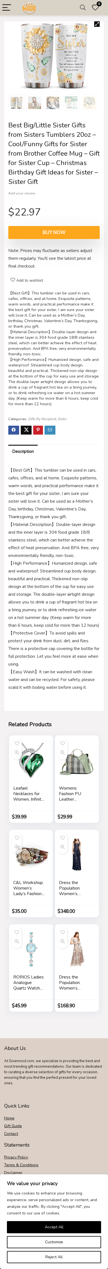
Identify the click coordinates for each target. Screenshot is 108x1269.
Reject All (54, 1257)
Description (23, 451)
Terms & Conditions (21, 1165)
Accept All (54, 1227)
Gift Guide (13, 1126)
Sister (62, 419)
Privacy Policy (16, 1157)
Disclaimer (13, 1172)
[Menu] (6, 8)
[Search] (82, 8)
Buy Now (54, 232)
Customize (54, 1242)
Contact (11, 1133)
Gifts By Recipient (42, 419)
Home (9, 1118)
